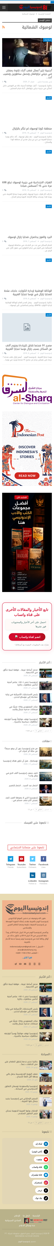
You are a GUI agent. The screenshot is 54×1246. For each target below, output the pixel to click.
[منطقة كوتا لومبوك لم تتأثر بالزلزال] (27, 110)
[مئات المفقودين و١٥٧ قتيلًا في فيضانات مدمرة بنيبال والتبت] (45, 710)
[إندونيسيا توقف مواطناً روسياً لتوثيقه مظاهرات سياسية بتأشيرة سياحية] (45, 722)
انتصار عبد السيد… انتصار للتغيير (23, 785)
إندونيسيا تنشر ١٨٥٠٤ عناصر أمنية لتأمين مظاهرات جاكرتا (22, 683)
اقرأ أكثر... (27, 958)
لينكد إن (39, 1144)
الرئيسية (36, 1216)
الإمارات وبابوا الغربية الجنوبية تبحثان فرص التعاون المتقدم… (22, 1112)
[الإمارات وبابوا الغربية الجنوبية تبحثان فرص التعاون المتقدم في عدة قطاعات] (45, 1114)
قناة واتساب (37, 1167)
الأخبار (49, 98)
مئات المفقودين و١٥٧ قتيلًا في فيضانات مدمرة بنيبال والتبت (23, 708)
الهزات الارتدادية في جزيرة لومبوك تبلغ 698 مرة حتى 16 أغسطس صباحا (27, 184)
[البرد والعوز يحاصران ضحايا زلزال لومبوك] (27, 219)
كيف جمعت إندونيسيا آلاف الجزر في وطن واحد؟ (22, 774)
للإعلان (17, 1216)
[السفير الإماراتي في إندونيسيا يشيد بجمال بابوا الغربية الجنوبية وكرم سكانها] (45, 1102)
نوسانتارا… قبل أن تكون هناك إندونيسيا (20, 761)
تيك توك (38, 1198)
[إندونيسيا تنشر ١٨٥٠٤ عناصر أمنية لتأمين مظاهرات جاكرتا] (45, 685)
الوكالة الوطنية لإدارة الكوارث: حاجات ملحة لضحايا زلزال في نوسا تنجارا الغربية (28, 292)
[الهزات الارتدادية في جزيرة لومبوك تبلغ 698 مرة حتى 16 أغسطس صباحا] (27, 164)
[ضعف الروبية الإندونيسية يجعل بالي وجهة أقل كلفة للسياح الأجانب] (45, 1077)
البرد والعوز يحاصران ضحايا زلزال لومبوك (30, 237)
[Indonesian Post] (35, 1221)
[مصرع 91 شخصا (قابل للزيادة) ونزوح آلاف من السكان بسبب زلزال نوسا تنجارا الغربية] (27, 327)
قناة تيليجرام (37, 1175)
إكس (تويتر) (37, 1151)
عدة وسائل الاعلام (27, 1225)
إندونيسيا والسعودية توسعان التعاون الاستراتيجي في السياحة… (21, 1087)
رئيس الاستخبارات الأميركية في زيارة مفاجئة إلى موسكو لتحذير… (21, 696)
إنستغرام (38, 1182)
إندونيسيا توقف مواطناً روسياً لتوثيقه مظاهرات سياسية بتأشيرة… (21, 720)
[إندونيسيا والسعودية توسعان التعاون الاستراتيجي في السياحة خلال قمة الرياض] (45, 1089)
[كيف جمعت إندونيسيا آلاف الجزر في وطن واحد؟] (45, 776)
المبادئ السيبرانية (13, 1220)
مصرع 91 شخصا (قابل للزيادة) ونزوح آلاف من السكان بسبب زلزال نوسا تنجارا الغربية (28, 347)
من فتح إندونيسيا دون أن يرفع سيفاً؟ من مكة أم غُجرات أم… (21, 750)
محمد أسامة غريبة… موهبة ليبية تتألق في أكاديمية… (20, 671)
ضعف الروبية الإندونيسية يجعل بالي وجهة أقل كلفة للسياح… (22, 1075)
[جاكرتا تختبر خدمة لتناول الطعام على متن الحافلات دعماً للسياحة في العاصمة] (45, 1065)
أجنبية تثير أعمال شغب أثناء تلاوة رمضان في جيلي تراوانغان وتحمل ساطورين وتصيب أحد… (27, 74)
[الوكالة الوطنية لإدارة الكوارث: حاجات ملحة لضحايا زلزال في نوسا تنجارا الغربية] (27, 272)
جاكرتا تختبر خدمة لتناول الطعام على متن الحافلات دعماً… (21, 1063)
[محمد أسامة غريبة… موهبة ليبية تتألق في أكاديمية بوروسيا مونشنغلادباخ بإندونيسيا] (45, 673)
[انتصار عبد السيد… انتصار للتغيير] (45, 789)
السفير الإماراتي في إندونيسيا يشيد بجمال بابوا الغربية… (21, 1100)
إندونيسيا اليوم (24, 1241)
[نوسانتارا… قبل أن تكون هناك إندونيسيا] (45, 764)
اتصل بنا (26, 1216)
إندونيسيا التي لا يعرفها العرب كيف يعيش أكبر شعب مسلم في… (21, 799)
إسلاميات (47, 39)
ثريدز (40, 1190)
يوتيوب (39, 1159)
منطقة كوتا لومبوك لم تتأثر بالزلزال (32, 128)
